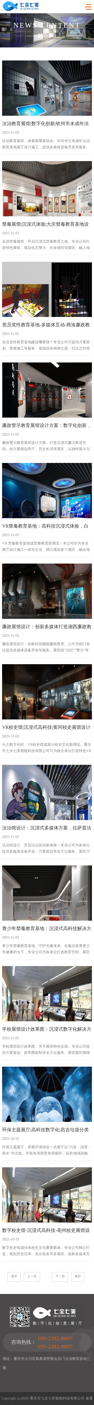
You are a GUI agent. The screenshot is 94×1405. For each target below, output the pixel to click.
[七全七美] (21, 10)
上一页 (32, 1276)
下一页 (60, 1276)
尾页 (78, 1276)
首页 (14, 1276)
